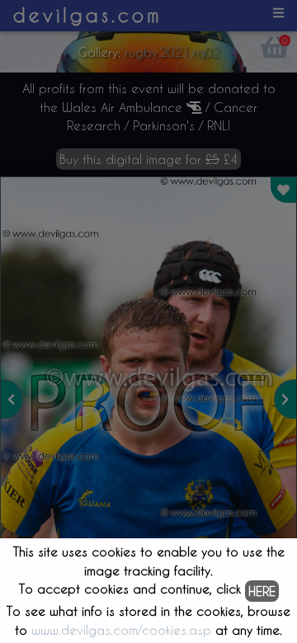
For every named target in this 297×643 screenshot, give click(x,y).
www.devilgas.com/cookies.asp (121, 629)
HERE (262, 591)
